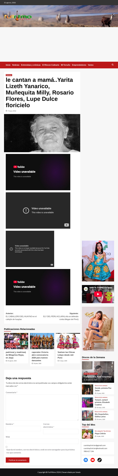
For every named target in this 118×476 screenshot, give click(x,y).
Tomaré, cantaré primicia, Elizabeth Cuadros (102, 402)
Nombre (10, 424)
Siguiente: (60, 316)
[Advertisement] (59, 44)
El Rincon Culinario (50, 65)
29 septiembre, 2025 (91, 380)
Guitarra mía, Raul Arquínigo (98, 377)
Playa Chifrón (100, 433)
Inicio (8, 65)
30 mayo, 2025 (101, 407)
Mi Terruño (65, 65)
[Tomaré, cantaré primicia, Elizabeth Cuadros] (87, 402)
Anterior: (21, 316)
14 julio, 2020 (100, 436)
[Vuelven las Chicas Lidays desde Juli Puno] (68, 341)
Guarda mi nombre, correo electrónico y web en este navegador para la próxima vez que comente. (40, 451)
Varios (90, 65)
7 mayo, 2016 (12, 111)
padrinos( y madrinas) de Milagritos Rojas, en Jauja (16, 355)
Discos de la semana (90, 373)
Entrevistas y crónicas (31, 65)
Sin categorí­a (10, 346)
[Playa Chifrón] (87, 434)
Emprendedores (79, 65)
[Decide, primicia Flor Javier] (87, 389)
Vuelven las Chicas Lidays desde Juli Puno (66, 355)
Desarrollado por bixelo (71, 472)
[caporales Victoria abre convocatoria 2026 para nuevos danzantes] (42, 341)
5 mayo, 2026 (63, 360)
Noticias (15, 65)
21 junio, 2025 (100, 393)
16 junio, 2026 (37, 363)
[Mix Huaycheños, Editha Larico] (87, 415)
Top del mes (107, 431)
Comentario (11, 392)
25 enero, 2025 (101, 419)
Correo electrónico (48, 425)
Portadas (16, 344)
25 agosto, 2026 (12, 360)
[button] (112, 65)
